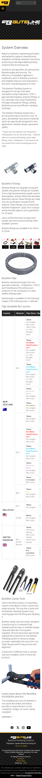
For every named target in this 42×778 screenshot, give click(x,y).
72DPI (25, 763)
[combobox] (25, 2)
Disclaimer (20, 759)
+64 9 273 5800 (21, 746)
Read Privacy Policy (24, 775)
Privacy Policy (20, 761)
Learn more (7, 717)
